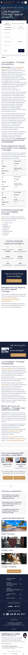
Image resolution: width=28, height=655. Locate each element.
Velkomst (3, 7)
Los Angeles (18, 67)
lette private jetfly (12, 297)
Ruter (15, 7)
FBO (2, 218)
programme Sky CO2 (15, 431)
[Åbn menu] (25, 2)
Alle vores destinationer (14, 571)
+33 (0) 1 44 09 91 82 (20, 438)
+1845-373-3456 (11, 622)
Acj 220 (15, 199)
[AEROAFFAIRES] (1, 2)
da (17, 2)
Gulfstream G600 (18, 183)
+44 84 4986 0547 (19, 622)
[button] (14, 281)
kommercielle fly (6, 301)
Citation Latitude (18, 168)
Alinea (3, 384)
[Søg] (22, 2)
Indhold (3, 57)
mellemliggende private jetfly (9, 299)
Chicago (3, 69)
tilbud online (12, 436)
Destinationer (10, 7)
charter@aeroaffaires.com (17, 440)
